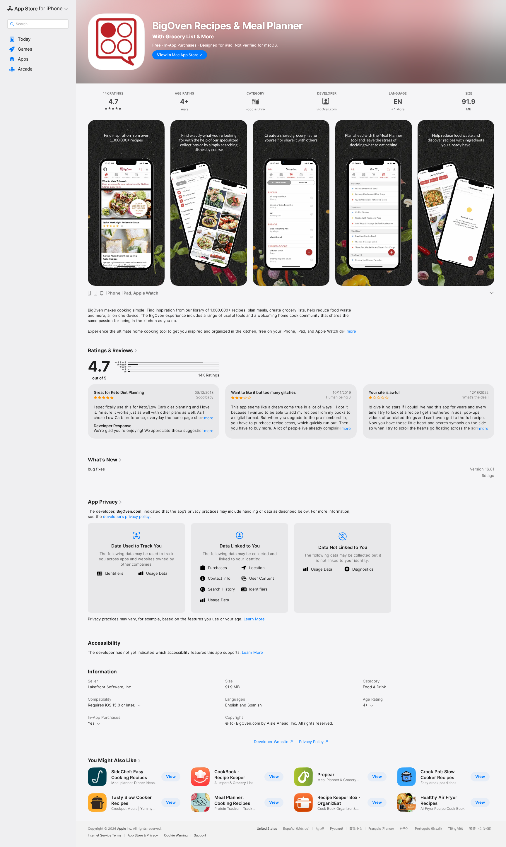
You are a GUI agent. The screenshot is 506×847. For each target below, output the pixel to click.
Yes (91, 723)
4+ (365, 705)
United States (267, 828)
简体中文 (355, 828)
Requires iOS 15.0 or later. (111, 705)
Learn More (254, 619)
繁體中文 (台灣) (480, 828)
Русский (336, 828)
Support (200, 835)
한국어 (404, 828)
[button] (38, 39)
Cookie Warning (176, 835)
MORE (208, 417)
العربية (320, 828)
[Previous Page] (82, 203)
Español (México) (296, 828)
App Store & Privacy (143, 835)
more (351, 331)
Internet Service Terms (105, 835)
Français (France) (381, 828)
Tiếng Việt (455, 828)
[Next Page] (500, 203)
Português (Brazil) (428, 828)
